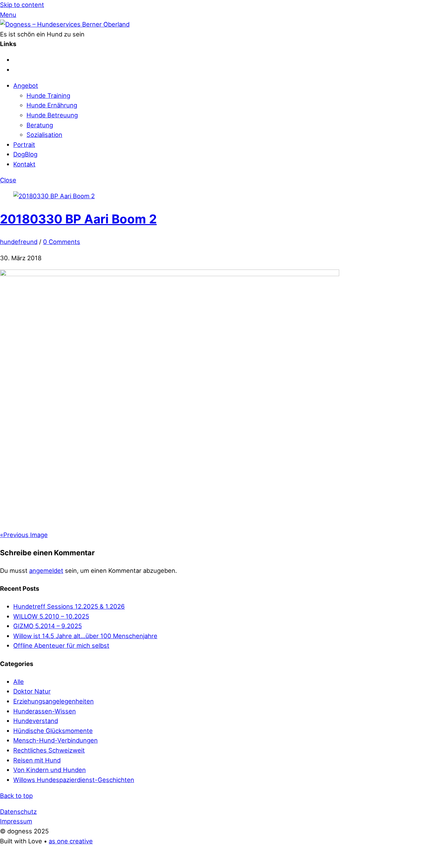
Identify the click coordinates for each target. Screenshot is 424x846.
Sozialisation (44, 134)
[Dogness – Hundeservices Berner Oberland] (65, 24)
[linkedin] (16, 69)
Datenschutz (18, 811)
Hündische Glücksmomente (53, 730)
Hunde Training (48, 95)
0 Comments (61, 241)
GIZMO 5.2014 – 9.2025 (47, 626)
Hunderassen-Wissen (44, 711)
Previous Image (24, 534)
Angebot (25, 85)
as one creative (71, 841)
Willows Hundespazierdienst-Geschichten (73, 779)
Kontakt (24, 164)
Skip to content (22, 4)
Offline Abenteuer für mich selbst (61, 645)
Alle (18, 681)
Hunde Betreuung (52, 115)
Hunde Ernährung (51, 105)
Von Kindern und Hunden (49, 769)
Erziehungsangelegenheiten (53, 701)
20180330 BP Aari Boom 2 (78, 219)
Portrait (24, 144)
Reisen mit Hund (37, 760)
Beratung (39, 125)
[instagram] (16, 59)
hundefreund (18, 241)
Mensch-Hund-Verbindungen (55, 740)
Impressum (16, 821)
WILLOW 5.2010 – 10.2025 (51, 616)
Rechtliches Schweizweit (49, 750)
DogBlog (25, 154)
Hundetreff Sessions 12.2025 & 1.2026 (69, 606)
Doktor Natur (32, 691)
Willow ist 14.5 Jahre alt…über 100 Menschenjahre (85, 635)
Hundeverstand (35, 720)
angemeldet (46, 570)
